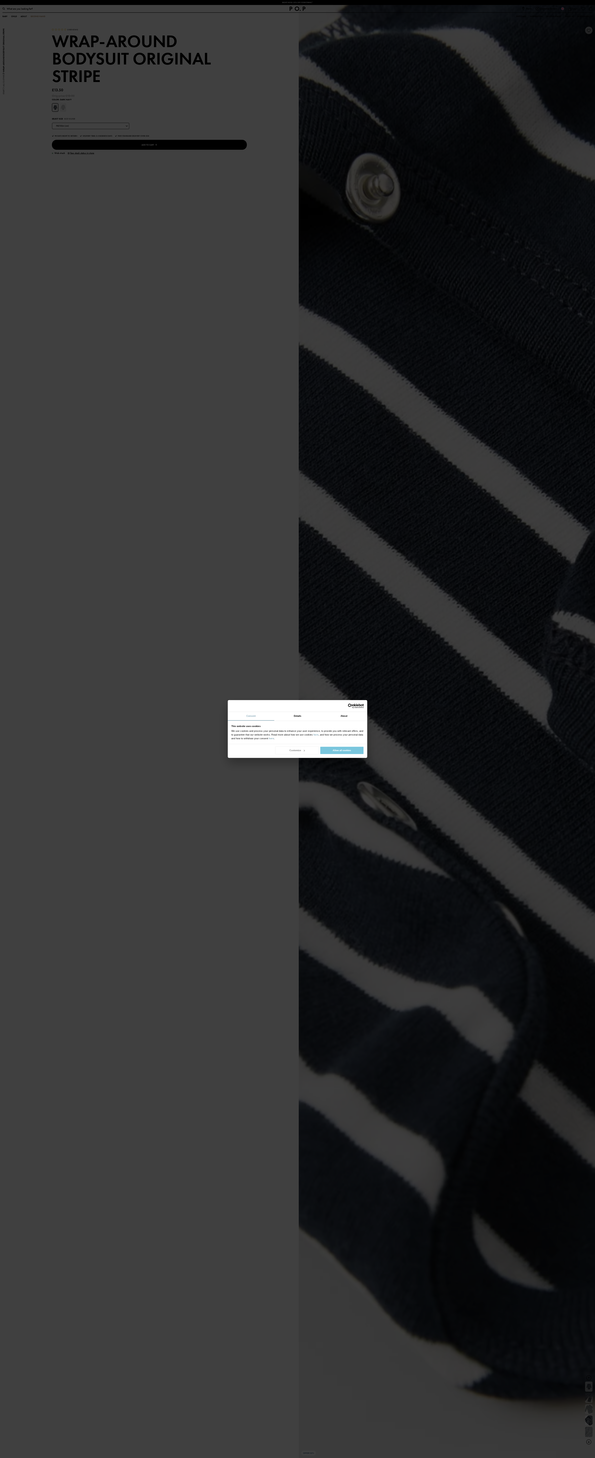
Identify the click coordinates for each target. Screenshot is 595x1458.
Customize (295, 750)
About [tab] (344, 716)
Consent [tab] (251, 716)
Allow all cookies (342, 750)
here (316, 734)
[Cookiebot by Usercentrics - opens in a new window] (350, 706)
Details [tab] (297, 716)
